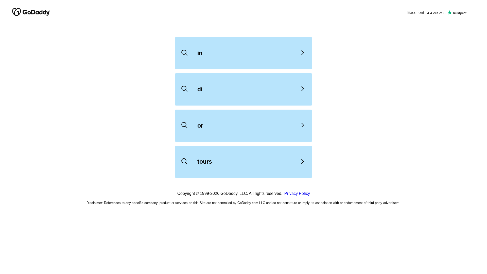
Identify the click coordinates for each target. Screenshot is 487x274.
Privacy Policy (297, 193)
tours (204, 161)
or (200, 125)
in (199, 53)
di (199, 89)
